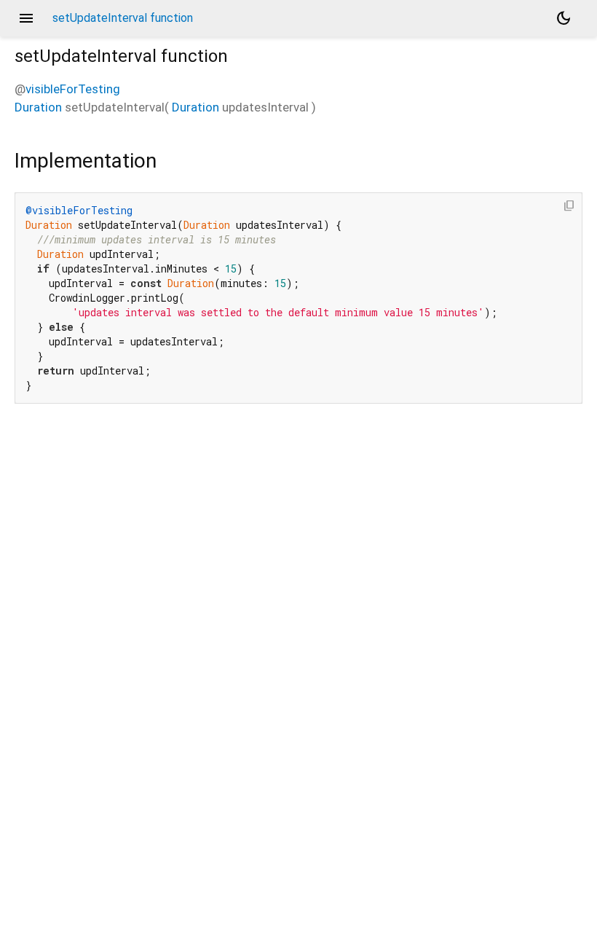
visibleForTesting (72, 89)
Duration (38, 107)
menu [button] (26, 18)
